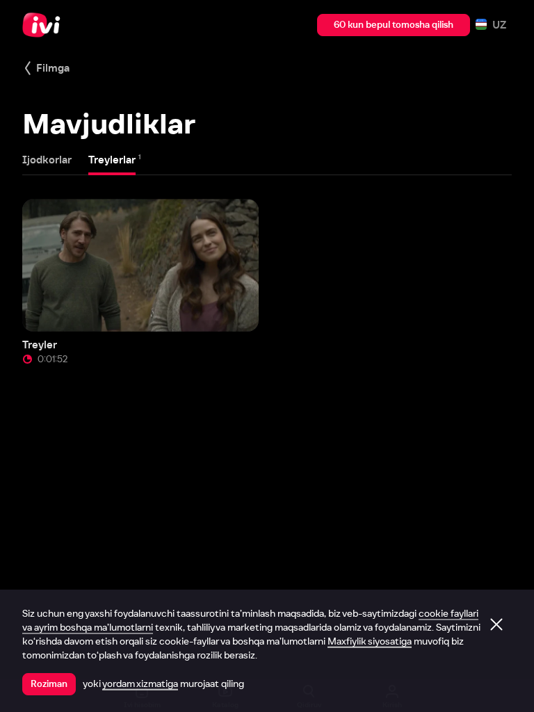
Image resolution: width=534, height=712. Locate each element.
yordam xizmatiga (140, 683)
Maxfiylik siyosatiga (369, 641)
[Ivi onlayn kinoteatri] (45, 25)
